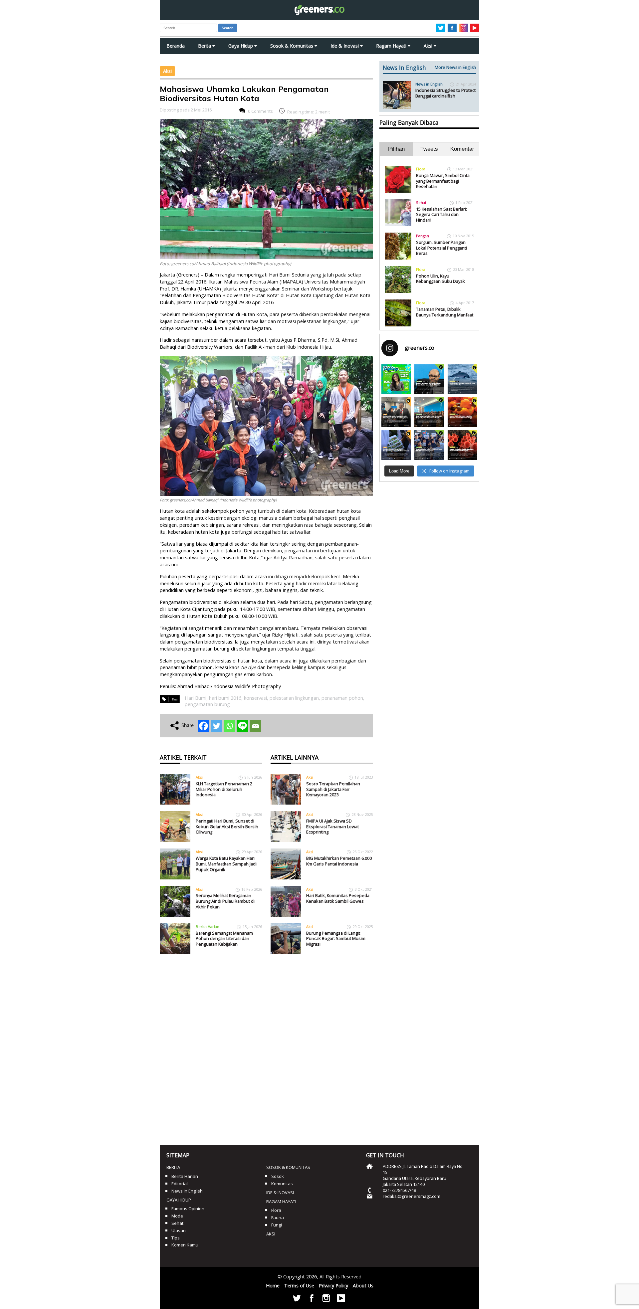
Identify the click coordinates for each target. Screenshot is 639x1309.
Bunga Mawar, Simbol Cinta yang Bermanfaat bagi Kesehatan (443, 180)
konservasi (255, 698)
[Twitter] (216, 726)
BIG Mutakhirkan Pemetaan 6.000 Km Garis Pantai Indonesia (339, 861)
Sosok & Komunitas (292, 46)
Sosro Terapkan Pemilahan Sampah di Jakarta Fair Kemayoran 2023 (333, 789)
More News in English (455, 67)
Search (228, 28)
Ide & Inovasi (345, 46)
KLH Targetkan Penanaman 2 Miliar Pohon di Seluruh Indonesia (224, 789)
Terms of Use (299, 1285)
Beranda (175, 46)
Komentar (462, 149)
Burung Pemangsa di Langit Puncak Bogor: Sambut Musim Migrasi (335, 938)
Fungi (276, 1225)
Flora (420, 168)
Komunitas (282, 1184)
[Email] (255, 726)
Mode (177, 1216)
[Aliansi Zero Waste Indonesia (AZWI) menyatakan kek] (429, 412)
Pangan (422, 235)
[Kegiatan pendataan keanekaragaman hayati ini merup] (396, 445)
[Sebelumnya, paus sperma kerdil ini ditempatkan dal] (462, 379)
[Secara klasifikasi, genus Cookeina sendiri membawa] (462, 445)
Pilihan (396, 149)
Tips (175, 1238)
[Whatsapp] (229, 726)
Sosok (277, 1176)
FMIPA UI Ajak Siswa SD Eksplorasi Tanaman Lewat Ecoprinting (332, 826)
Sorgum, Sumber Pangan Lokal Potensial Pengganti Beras (441, 247)
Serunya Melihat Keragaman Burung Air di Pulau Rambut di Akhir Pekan (225, 900)
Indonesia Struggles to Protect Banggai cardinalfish (445, 93)
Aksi (429, 46)
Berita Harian (207, 926)
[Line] (242, 726)
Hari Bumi (195, 698)
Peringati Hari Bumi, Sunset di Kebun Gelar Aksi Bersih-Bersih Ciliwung (227, 826)
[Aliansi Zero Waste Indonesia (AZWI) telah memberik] (429, 445)
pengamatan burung (207, 704)
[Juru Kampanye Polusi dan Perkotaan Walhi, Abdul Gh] (429, 379)
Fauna (277, 1217)
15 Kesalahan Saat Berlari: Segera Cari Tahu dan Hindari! (441, 214)
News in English (429, 84)
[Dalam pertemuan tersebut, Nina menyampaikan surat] (396, 412)
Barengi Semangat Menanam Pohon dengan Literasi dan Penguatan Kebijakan (224, 938)
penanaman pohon (342, 698)
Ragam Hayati (392, 46)
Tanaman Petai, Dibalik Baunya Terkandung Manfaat (444, 312)
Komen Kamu (184, 1245)
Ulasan (178, 1230)
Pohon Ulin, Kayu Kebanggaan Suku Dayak (440, 278)
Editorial (179, 1184)
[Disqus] (266, 1047)
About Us (363, 1285)
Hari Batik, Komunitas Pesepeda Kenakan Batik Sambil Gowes (337, 898)
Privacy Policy (333, 1285)
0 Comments (260, 111)
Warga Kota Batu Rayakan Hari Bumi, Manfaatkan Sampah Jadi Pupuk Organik (226, 863)
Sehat (421, 202)
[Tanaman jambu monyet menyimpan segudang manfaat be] (462, 412)
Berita (205, 46)
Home (273, 1285)
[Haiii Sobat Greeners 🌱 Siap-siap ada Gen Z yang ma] (396, 379)
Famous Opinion (187, 1209)
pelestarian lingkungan (294, 698)
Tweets (429, 149)
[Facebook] (203, 726)
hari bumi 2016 (225, 698)
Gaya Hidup (241, 46)
